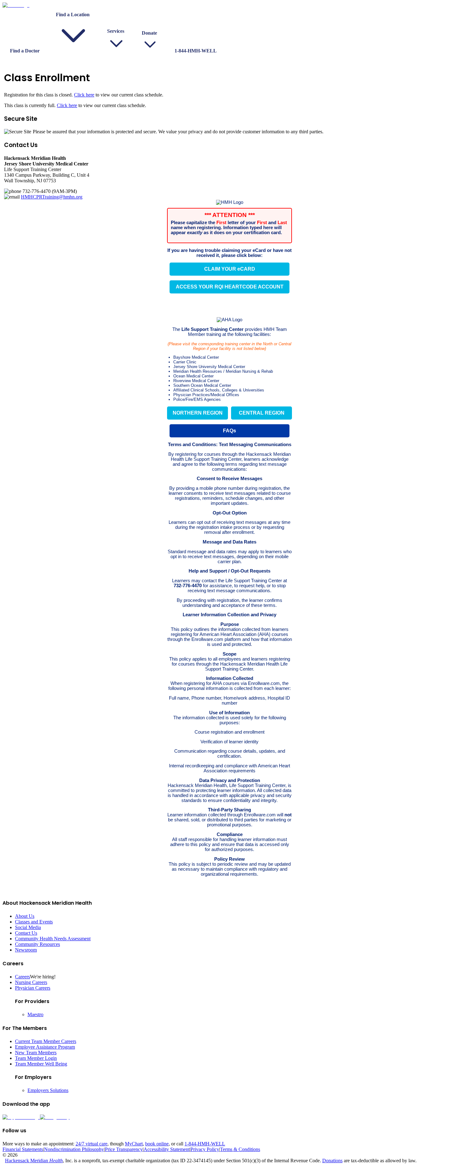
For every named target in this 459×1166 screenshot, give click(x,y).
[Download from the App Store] (21, 1117)
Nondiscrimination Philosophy (74, 1149)
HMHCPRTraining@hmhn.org (51, 196)
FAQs (229, 430)
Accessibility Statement (167, 1149)
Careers (22, 976)
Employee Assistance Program (45, 1047)
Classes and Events (34, 921)
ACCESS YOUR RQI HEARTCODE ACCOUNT (230, 286)
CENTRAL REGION (261, 413)
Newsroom (26, 949)
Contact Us (26, 933)
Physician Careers (32, 988)
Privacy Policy (204, 1149)
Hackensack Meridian (34, 1160)
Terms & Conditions (240, 1149)
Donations (332, 1160)
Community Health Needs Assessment (53, 938)
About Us (24, 916)
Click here (84, 94)
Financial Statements (22, 1149)
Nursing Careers (31, 982)
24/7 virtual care (91, 1143)
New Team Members (36, 1052)
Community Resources (37, 944)
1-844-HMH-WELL (205, 1143)
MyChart (134, 1143)
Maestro (35, 1014)
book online (157, 1143)
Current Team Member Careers (45, 1041)
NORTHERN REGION (198, 413)
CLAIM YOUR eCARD (229, 269)
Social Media (28, 927)
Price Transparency (124, 1149)
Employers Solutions (47, 1090)
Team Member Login (36, 1058)
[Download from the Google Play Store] (55, 1117)
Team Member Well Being (41, 1063)
